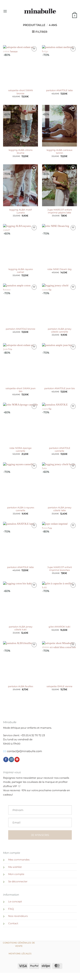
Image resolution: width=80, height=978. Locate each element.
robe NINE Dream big (59, 269)
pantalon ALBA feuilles (20, 686)
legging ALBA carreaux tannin (59, 151)
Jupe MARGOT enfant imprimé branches (59, 568)
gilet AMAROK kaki (59, 626)
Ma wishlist (15, 867)
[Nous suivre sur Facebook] (5, 759)
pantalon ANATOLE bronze (20, 328)
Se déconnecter (17, 881)
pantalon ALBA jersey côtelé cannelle (59, 330)
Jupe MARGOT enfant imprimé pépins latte (59, 211)
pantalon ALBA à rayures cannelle (20, 509)
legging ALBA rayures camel (20, 270)
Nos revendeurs (18, 916)
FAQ (11, 908)
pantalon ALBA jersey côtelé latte (59, 509)
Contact (13, 923)
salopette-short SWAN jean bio (20, 390)
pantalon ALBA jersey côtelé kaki (20, 628)
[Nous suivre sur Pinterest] (17, 759)
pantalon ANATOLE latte (59, 90)
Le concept (15, 901)
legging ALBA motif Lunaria (20, 211)
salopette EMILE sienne (59, 686)
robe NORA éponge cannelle (20, 449)
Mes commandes (19, 859)
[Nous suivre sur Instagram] (11, 759)
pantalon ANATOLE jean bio (59, 388)
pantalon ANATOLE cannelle (59, 449)
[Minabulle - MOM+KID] (40, 11)
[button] (5, 11)
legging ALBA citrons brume (20, 151)
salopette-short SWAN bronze (20, 92)
